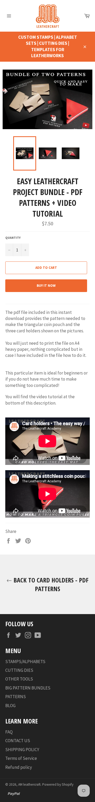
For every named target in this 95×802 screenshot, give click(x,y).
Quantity (13, 238)
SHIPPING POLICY (22, 749)
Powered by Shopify (57, 784)
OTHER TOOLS (19, 679)
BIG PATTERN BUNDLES (27, 688)
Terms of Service (21, 758)
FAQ (9, 732)
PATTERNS (15, 696)
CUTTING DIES (19, 670)
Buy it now (46, 285)
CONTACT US (17, 740)
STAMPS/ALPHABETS (25, 661)
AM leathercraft (29, 784)
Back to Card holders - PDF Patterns (50, 584)
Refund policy (18, 767)
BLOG (10, 705)
